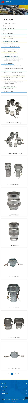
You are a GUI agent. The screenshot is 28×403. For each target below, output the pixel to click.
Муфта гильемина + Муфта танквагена (12, 65)
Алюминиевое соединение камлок (11, 46)
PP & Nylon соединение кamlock (11, 53)
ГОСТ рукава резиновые (9, 36)
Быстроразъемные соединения (10, 41)
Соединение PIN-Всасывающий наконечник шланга (13, 69)
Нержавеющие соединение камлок (11, 48)
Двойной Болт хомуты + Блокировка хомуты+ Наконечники (14, 78)
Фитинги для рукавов (8, 38)
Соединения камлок (8, 43)
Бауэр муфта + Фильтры (9, 86)
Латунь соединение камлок (10, 51)
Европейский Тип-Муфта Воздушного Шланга (14, 75)
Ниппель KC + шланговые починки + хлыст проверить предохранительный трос (13, 59)
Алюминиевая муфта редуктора (11, 56)
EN (23, 2)
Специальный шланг (8, 25)
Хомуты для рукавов (8, 88)
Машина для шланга (8, 91)
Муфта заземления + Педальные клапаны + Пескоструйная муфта (13, 82)
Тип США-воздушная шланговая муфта (13, 72)
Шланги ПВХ (6, 31)
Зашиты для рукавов (8, 33)
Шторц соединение (8, 63)
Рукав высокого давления (9, 23)
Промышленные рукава (8, 28)
